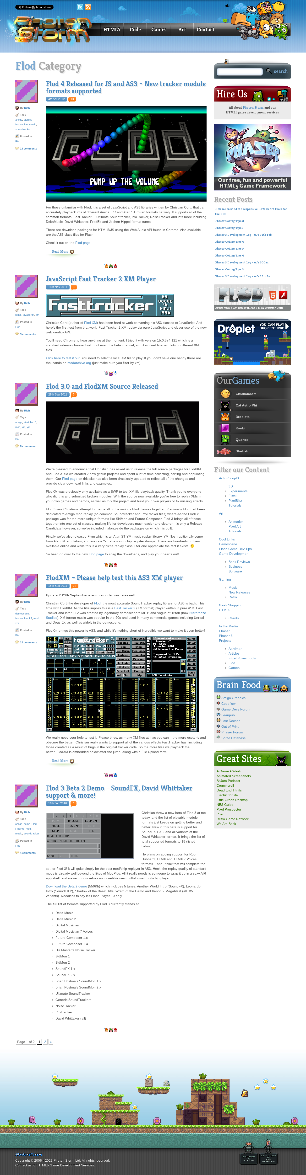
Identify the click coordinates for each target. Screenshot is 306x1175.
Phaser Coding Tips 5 (229, 249)
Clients (234, 618)
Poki (220, 814)
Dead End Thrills (229, 790)
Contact (205, 29)
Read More (60, 251)
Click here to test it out (63, 358)
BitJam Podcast (228, 781)
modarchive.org (79, 363)
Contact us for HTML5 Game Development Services (54, 1165)
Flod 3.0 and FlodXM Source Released (102, 386)
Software (235, 571)
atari (26, 422)
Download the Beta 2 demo (66, 886)
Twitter (80, 7)
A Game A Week (229, 771)
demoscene (22, 613)
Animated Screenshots (234, 776)
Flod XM (90, 323)
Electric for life (227, 795)
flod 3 (33, 422)
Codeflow (228, 703)
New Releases (239, 592)
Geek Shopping (230, 605)
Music (233, 587)
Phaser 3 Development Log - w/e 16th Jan (243, 276)
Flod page (83, 243)
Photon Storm (253, 107)
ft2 (30, 618)
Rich (27, 108)
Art (182, 29)
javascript (28, 314)
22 (74, 586)
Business (235, 566)
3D (231, 486)
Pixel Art (235, 526)
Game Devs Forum (235, 709)
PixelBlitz (235, 500)
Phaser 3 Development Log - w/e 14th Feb (243, 235)
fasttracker (21, 124)
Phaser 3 (226, 636)
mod (17, 427)
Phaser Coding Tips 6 (229, 242)
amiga (18, 119)
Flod (17, 141)
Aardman (235, 649)
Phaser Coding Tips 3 (229, 269)
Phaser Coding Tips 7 (229, 228)
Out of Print (230, 726)
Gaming (225, 579)
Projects (225, 640)
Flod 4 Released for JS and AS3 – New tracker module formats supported (126, 87)
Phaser (224, 631)
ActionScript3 (229, 478)
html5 (18, 314)
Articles (234, 653)
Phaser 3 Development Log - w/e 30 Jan (241, 262)
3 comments (28, 334)
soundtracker (23, 129)
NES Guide (225, 804)
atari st (28, 119)
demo (27, 823)
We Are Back (226, 824)
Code (135, 29)
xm (37, 314)
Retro (233, 597)
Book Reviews (239, 562)
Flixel (232, 496)
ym (28, 427)
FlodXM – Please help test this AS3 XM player (114, 577)
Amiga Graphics (233, 698)
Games (158, 29)
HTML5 (112, 29)
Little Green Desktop (232, 800)
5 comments (28, 446)
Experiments (238, 491)
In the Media (228, 626)
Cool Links (227, 539)
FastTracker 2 (124, 608)
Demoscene (228, 544)
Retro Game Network (233, 819)
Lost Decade (230, 721)
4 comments (28, 852)
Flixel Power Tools (242, 658)
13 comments (28, 148)
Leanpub (228, 715)
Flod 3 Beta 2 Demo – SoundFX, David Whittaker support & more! (119, 792)
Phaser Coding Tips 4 (229, 255)
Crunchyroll (225, 785)
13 (72, 99)
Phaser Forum (232, 732)
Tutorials (235, 505)
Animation (236, 521)
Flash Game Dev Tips (235, 549)
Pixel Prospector (229, 809)
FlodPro (19, 828)
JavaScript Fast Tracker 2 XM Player (101, 278)
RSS (88, 7)
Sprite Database (233, 738)
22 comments (28, 642)
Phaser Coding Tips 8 (229, 221)
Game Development (234, 553)
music (32, 124)
